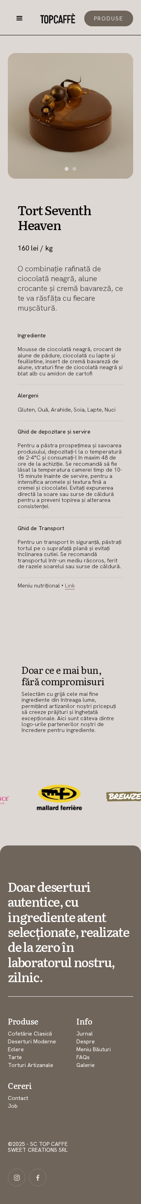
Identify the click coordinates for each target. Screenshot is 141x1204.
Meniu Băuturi (93, 1049)
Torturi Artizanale (30, 1065)
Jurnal (84, 1033)
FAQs (83, 1057)
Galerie (85, 1065)
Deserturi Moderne (32, 1041)
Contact (18, 1098)
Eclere (16, 1049)
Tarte (15, 1057)
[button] (19, 18)
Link (70, 585)
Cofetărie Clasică (30, 1033)
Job (13, 1105)
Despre (85, 1041)
